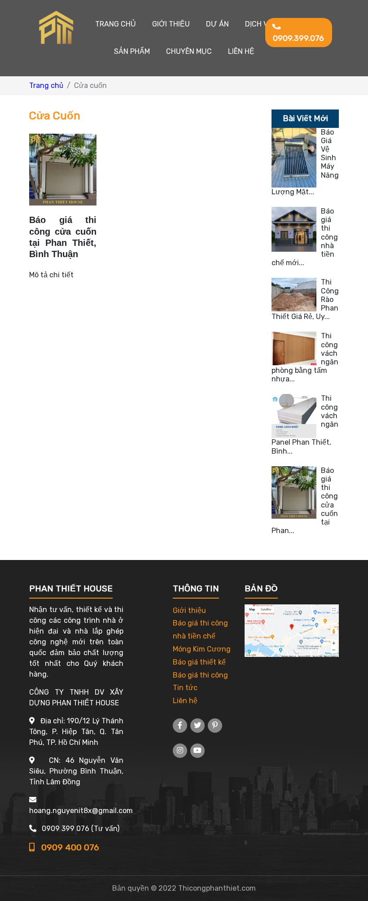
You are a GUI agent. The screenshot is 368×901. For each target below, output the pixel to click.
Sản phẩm (132, 51)
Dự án (217, 24)
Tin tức (185, 687)
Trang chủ (115, 24)
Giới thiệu (171, 24)
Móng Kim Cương (202, 649)
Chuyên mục (189, 51)
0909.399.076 (298, 38)
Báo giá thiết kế (199, 662)
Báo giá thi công (200, 675)
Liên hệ (241, 51)
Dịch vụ (259, 24)
